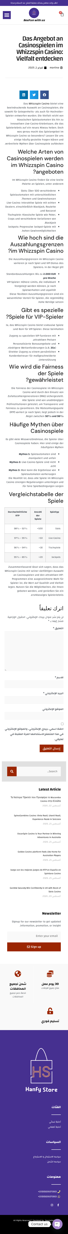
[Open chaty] (57, 1224)
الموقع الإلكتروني (52, 709)
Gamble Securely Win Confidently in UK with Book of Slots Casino (35, 890)
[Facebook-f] (58, 1205)
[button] (7, 15)
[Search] (12, 771)
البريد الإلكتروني (53, 693)
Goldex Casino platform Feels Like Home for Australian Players (39, 853)
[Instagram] (52, 1205)
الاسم (59, 677)
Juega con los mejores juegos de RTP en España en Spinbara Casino (35, 872)
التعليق (58, 628)
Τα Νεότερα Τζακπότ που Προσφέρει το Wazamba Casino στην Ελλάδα (36, 799)
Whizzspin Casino (39, 103)
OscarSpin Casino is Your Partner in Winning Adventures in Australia (39, 835)
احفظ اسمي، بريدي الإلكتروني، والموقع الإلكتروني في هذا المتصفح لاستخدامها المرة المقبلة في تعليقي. (34, 734)
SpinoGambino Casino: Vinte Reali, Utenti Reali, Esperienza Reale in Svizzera (37, 817)
